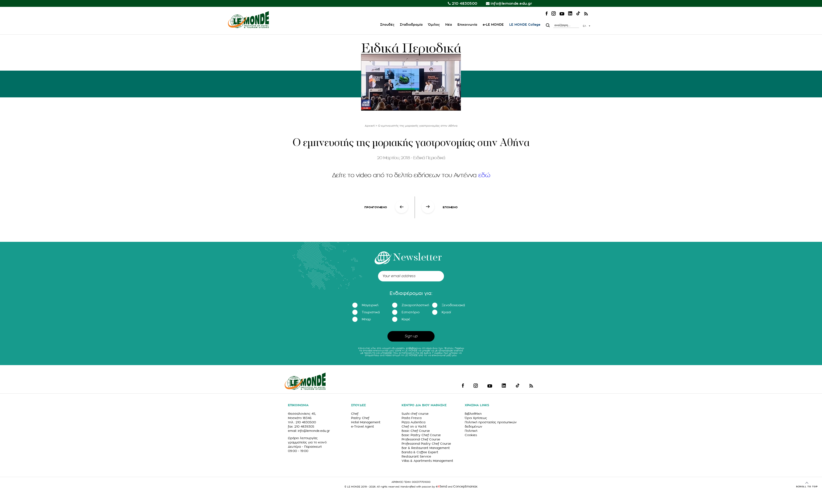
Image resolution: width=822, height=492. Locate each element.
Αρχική (370, 125)
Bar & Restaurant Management (426, 447)
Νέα (448, 24)
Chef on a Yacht (414, 426)
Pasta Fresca (411, 417)
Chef (354, 413)
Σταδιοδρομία (411, 24)
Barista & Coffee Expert (420, 452)
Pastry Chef (360, 417)
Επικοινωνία (467, 24)
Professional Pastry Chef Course (426, 443)
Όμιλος (434, 24)
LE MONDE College (524, 24)
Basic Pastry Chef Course (421, 435)
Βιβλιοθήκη (473, 413)
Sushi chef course (415, 413)
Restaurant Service (416, 456)
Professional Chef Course (421, 439)
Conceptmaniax (465, 486)
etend (441, 486)
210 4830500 (464, 3)
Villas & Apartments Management (427, 460)
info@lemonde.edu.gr (511, 3)
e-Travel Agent (362, 426)
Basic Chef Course (416, 430)
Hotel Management (365, 422)
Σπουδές (387, 24)
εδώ (484, 175)
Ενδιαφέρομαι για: (411, 293)
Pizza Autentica (413, 422)
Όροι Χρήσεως (476, 417)
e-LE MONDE (493, 24)
